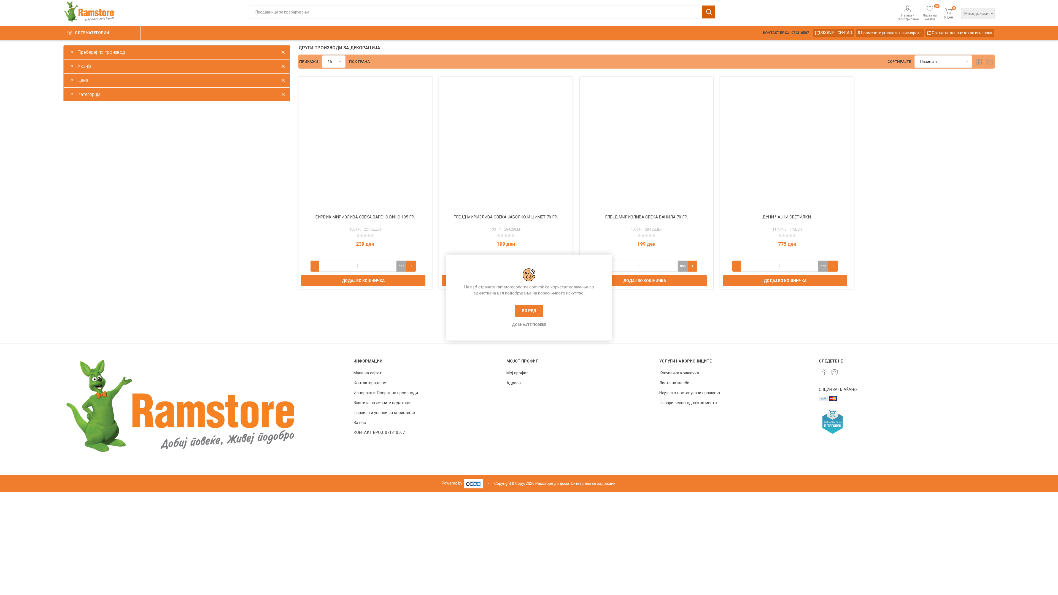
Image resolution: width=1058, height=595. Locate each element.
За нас (359, 422)
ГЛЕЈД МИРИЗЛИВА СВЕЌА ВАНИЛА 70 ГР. (646, 217)
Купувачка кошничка (679, 372)
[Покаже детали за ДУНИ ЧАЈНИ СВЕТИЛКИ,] (787, 143)
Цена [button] (82, 80)
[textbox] (476, 12)
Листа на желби (674, 382)
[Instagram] (834, 371)
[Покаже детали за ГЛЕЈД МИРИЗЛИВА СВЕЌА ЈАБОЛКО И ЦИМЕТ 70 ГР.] (506, 143)
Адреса (513, 382)
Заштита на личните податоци (382, 402)
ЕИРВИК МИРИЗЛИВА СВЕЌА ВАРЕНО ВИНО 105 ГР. (365, 217)
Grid (979, 61)
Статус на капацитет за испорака (961, 33)
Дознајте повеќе (529, 325)
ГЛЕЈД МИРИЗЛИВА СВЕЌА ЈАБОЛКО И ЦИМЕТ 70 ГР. (506, 217)
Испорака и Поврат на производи (385, 392)
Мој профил (517, 372)
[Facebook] (824, 371)
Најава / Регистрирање (908, 17)
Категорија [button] (89, 94)
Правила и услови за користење (384, 412)
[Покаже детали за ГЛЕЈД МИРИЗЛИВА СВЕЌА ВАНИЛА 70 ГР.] (646, 143)
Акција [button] (84, 66)
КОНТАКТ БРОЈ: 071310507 (786, 33)
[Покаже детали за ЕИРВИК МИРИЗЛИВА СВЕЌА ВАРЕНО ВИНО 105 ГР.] (365, 143)
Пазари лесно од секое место (688, 402)
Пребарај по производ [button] (101, 52)
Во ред (529, 311)
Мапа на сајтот (367, 372)
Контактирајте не (369, 382)
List (990, 61)
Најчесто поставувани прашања (689, 392)
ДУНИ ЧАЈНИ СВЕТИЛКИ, (787, 217)
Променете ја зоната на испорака (891, 33)
